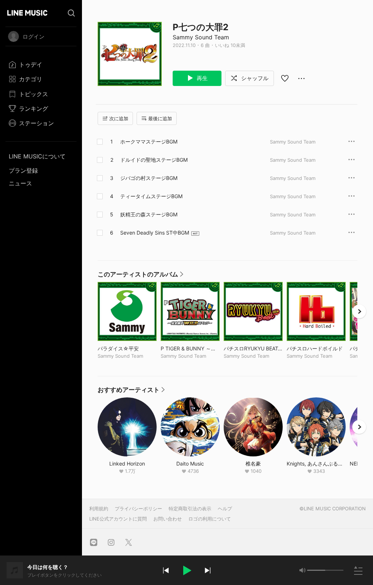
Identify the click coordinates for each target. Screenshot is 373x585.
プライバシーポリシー (138, 508)
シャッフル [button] (254, 78)
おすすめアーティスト (131, 391)
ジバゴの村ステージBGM (148, 178)
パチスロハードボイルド (316, 348)
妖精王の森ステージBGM (148, 214)
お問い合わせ (167, 519)
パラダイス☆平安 (127, 348)
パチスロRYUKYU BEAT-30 (253, 348)
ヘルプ (225, 508)
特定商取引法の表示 (190, 508)
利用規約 (98, 508)
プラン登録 (23, 170)
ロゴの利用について (209, 519)
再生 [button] (201, 78)
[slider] (316, 570)
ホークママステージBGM (148, 141)
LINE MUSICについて (37, 156)
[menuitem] (40, 64)
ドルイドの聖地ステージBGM (154, 160)
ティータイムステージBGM (151, 196)
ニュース (20, 183)
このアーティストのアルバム (141, 276)
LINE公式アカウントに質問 (118, 519)
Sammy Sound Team (201, 37)
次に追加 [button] (118, 118)
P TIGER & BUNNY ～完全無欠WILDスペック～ (190, 348)
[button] (186, 570)
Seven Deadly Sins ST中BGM (154, 232)
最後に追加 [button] (160, 118)
